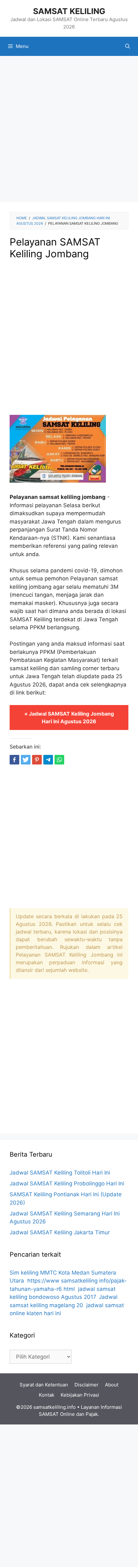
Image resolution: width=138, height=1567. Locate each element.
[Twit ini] (25, 759)
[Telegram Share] (48, 759)
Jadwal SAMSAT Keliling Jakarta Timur (60, 1232)
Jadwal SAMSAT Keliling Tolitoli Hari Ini (60, 1172)
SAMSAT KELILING (69, 11)
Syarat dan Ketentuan (44, 1385)
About (111, 1385)
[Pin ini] (37, 759)
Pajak (92, 1414)
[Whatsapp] (59, 759)
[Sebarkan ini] (14, 759)
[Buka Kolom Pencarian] (127, 46)
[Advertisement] (69, 131)
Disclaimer (86, 1385)
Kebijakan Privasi (80, 1395)
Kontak (46, 1395)
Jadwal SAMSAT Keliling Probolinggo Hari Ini (67, 1183)
